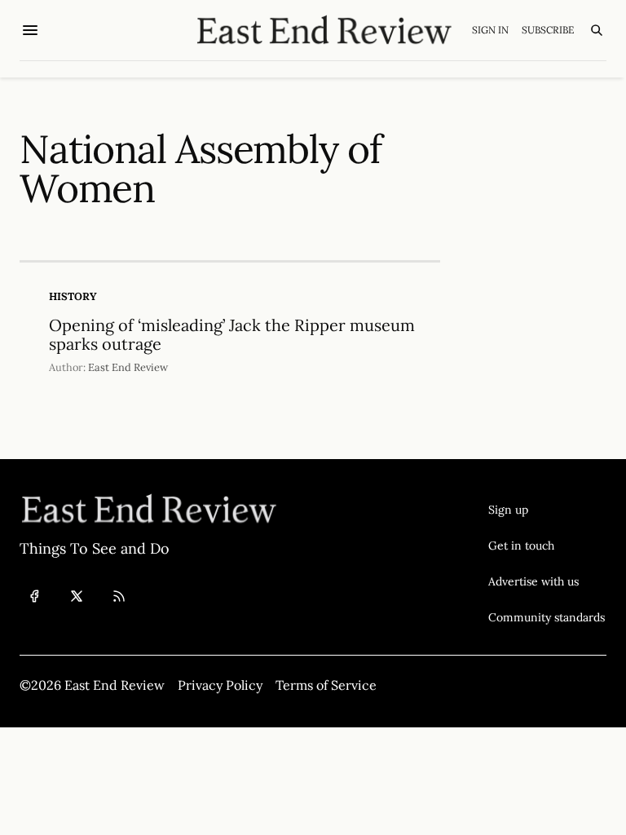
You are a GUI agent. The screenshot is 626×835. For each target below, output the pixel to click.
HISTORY (73, 296)
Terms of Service (326, 685)
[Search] (596, 30)
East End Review (128, 367)
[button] (546, 510)
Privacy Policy (220, 685)
